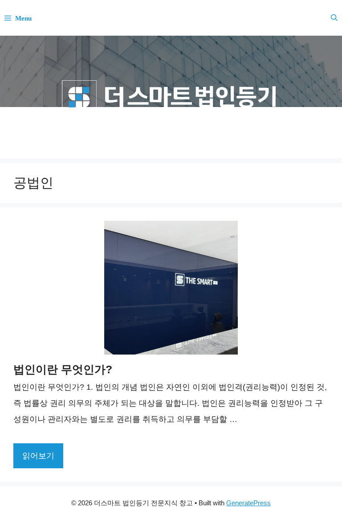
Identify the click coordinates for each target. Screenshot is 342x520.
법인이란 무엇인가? (62, 369)
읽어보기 (38, 455)
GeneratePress (248, 503)
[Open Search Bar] (334, 18)
